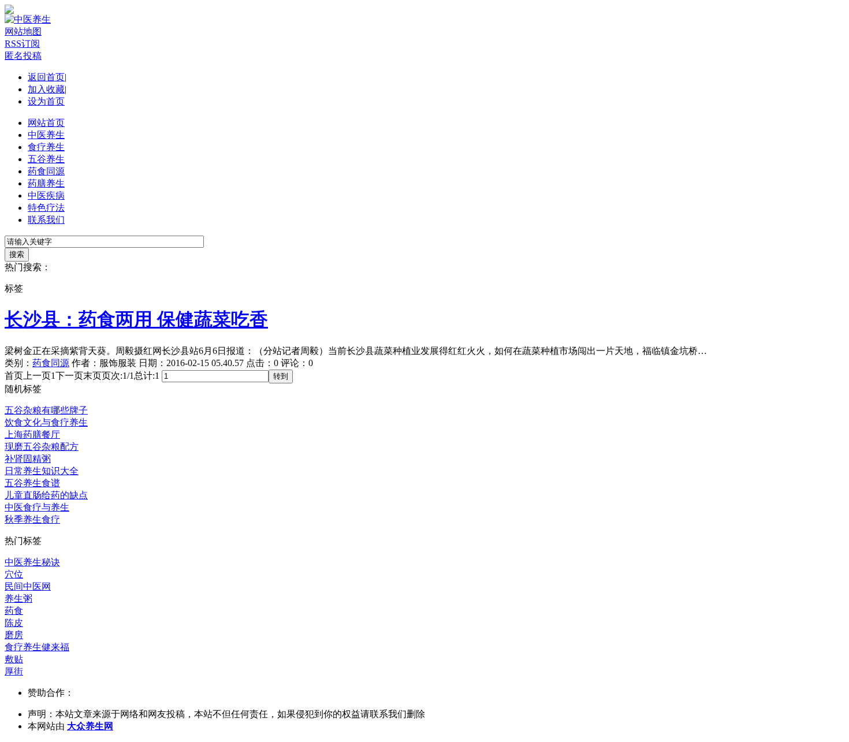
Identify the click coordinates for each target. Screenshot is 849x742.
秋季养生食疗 (32, 519)
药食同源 (46, 171)
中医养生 (46, 135)
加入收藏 (46, 89)
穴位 (14, 574)
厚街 (14, 671)
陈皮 (14, 623)
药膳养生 (46, 183)
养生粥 (18, 598)
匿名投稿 (23, 56)
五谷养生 (46, 159)
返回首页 (46, 77)
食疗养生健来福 (37, 647)
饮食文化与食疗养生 (46, 422)
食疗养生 (46, 147)
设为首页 (46, 101)
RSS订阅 (22, 44)
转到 (280, 376)
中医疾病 (46, 195)
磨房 (14, 635)
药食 (14, 611)
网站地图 (23, 31)
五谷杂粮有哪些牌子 (46, 410)
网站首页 (46, 123)
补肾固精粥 (28, 459)
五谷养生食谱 (32, 483)
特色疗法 (46, 207)
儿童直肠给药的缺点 (46, 495)
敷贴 (14, 659)
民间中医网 (28, 586)
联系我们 (46, 220)
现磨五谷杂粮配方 (42, 447)
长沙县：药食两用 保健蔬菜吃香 (136, 319)
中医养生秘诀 (32, 562)
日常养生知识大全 (42, 471)
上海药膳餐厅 (32, 434)
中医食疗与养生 (37, 507)
